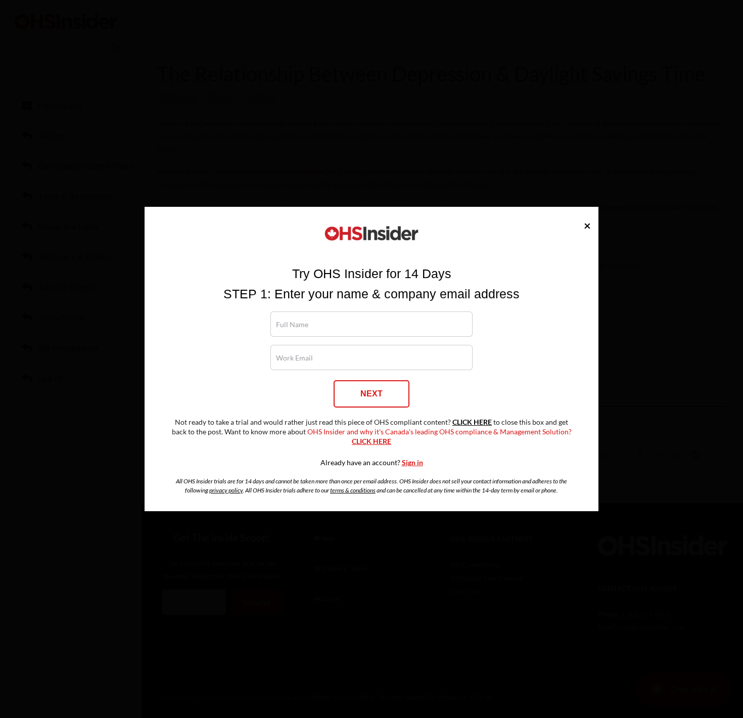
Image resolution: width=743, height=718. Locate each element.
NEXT (371, 393)
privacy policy (226, 490)
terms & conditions (353, 490)
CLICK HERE (472, 422)
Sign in (412, 463)
